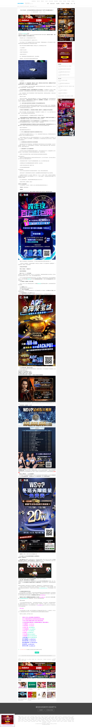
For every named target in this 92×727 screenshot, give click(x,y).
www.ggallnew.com (32, 645)
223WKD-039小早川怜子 (50, 698)
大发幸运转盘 (65, 721)
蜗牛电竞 (37, 721)
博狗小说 (43, 717)
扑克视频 (67, 3)
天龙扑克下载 (59, 720)
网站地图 (43, 724)
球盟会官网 (46, 719)
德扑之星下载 (69, 720)
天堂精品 (20, 717)
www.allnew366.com (32, 640)
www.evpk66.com (24, 33)
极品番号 (46, 717)
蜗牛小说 (40, 717)
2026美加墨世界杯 (44, 722)
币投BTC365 (53, 719)
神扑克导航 (56, 1)
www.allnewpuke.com (33, 642)
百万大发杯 (48, 722)
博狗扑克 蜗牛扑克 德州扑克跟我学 (20, 3)
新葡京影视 (72, 718)
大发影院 (27, 720)
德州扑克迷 (52, 717)
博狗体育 (34, 717)
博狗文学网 (66, 717)
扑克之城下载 (54, 720)
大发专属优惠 (69, 721)
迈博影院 (22, 719)
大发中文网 (58, 721)
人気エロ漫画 (56, 718)
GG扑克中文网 (62, 717)
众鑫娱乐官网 (32, 718)
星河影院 (19, 719)
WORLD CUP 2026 (37, 719)
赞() (37, 652)
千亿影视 (66, 718)
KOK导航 (52, 718)
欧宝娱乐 (63, 718)
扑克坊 (73, 720)
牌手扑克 (19, 721)
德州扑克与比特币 (32, 6)
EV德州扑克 (25, 721)
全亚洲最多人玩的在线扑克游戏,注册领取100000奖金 (34, 649)
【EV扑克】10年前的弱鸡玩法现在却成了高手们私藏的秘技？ (37, 10)
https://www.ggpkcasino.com (32, 637)
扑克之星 (64, 1)
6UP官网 (36, 718)
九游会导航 (60, 718)
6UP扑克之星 (51, 1)
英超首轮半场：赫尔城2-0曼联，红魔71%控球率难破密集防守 (51, 689)
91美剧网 (25, 719)
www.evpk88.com (42, 597)
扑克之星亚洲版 (71, 717)
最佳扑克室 (52, 3)
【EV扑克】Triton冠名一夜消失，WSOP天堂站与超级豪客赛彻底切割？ (22, 699)
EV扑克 (31, 717)
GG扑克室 (58, 717)
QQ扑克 (73, 721)
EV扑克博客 (63, 719)
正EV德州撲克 (39, 720)
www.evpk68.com (31, 630)
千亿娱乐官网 (68, 719)
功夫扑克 (28, 717)
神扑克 (56, 717)
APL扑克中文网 (44, 721)
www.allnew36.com (32, 639)
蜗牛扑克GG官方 (24, 718)
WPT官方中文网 (54, 721)
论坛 (71, 3)
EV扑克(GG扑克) (49, 710)
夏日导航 (19, 720)
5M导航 (69, 718)
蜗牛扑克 (38, 1)
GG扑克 (46, 1)
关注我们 (72, 1)
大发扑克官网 (34, 720)
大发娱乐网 (30, 720)
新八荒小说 (28, 718)
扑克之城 (68, 1)
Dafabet (22, 721)
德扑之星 (66, 720)
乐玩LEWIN (59, 719)
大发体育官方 (43, 720)
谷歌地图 (48, 724)
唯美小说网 (29, 719)
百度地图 (46, 724)
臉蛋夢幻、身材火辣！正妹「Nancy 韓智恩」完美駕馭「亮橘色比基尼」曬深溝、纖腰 (27, 660)
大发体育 (41, 710)
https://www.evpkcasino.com (32, 635)
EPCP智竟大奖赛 (33, 721)
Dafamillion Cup (23, 720)
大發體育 (40, 721)
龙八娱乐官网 (72, 719)
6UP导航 (49, 717)
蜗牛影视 (37, 717)
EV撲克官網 (32, 719)
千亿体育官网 (42, 719)
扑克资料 (58, 3)
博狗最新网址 (19, 718)
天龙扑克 (60, 1)
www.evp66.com (31, 625)
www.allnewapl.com (31, 644)
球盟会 (57, 719)
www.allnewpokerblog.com (24, 598)
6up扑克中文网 (24, 717)
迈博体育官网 (44, 718)
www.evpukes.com (30, 632)
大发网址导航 (34, 1)
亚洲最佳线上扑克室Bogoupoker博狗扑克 (51, 723)
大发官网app (47, 720)
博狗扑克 (42, 1)
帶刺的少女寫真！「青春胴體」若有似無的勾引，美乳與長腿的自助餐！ (46, 660)
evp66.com (39, 283)
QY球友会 (50, 719)
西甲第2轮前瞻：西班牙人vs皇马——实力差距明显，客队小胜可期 (32, 699)
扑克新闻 (62, 3)
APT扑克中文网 (49, 721)
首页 (48, 3)
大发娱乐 (61, 721)
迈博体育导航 (48, 718)
